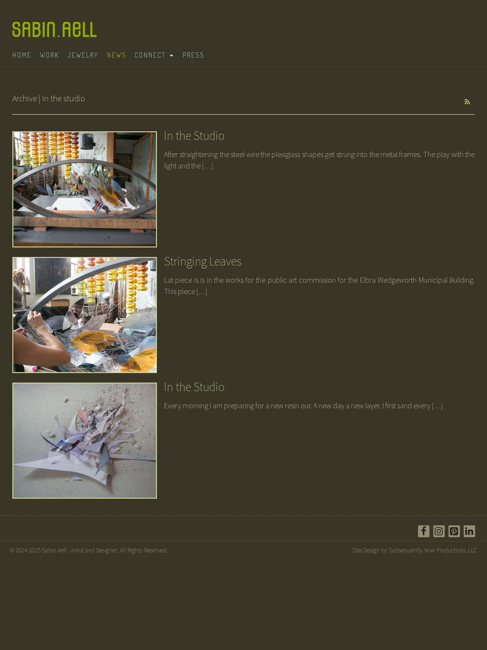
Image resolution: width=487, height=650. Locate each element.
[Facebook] (423, 531)
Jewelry (83, 55)
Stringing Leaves (203, 261)
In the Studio (194, 135)
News (116, 55)
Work (49, 55)
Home (21, 55)
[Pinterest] (454, 531)
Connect (150, 55)
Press (193, 55)
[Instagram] (439, 531)
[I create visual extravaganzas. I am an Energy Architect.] (57, 34)
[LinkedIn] (469, 531)
